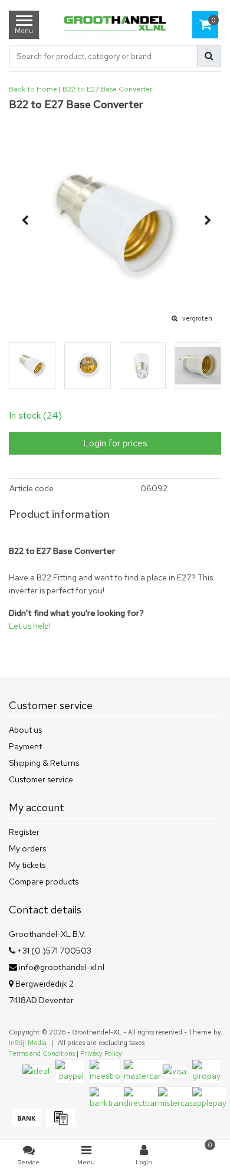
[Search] (209, 56)
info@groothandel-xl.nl (61, 967)
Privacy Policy (101, 1053)
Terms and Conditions (42, 1053)
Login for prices (115, 443)
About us (25, 729)
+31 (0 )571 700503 (53, 950)
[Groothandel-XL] (115, 24)
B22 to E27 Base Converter (107, 89)
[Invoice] (59, 1123)
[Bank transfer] (26, 1123)
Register (24, 832)
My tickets (27, 865)
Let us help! (30, 626)
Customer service (41, 779)
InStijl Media (28, 1043)
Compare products (43, 881)
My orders (27, 848)
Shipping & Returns (44, 763)
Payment (25, 746)
